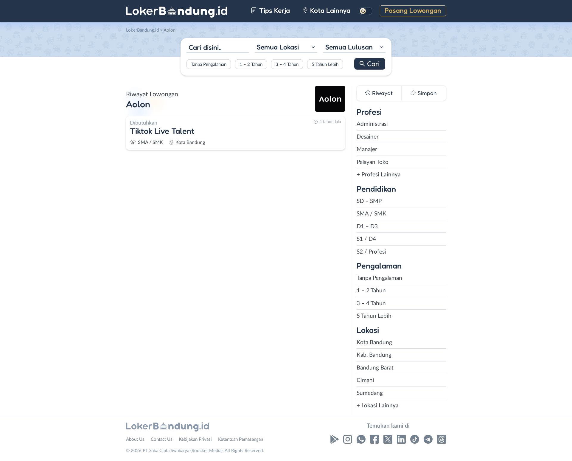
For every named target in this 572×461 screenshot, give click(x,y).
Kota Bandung (374, 342)
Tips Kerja (273, 10)
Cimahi (365, 380)
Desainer (368, 137)
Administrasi (372, 124)
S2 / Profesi (371, 252)
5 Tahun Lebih (325, 64)
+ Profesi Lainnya (379, 175)
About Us (135, 439)
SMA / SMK (371, 214)
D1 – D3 (367, 226)
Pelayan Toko (372, 162)
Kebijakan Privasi (195, 439)
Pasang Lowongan (413, 10)
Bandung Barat (375, 368)
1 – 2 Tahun (251, 64)
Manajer (367, 149)
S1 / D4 (366, 239)
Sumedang (370, 393)
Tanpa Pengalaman (208, 64)
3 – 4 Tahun (287, 64)
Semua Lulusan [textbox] (349, 47)
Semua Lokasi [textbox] (278, 47)
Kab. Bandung (374, 355)
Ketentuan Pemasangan (240, 439)
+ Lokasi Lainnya (378, 406)
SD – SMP (369, 201)
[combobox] (286, 48)
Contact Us (161, 439)
